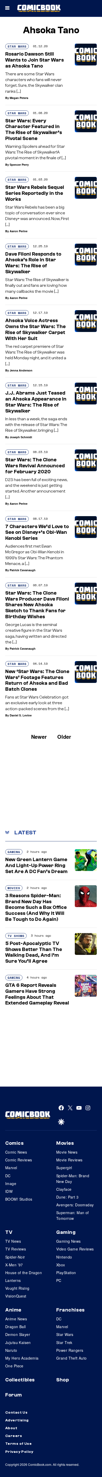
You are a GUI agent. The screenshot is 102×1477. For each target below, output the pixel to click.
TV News (13, 1241)
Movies (14, 888)
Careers (13, 1436)
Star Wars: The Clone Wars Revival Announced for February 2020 (35, 466)
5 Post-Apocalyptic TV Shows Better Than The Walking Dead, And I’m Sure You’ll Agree (33, 952)
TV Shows (16, 936)
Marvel (11, 1167)
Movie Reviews (69, 1159)
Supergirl (64, 1167)
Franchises (70, 1310)
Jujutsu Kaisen (18, 1342)
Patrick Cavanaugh (23, 570)
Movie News (66, 1152)
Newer (39, 736)
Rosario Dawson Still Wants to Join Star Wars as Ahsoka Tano (34, 60)
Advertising (17, 1420)
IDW (9, 1191)
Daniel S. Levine (21, 715)
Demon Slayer (17, 1334)
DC (8, 1175)
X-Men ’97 (14, 1264)
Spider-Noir (15, 1257)
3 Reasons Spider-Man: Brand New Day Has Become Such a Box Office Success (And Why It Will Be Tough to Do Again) (36, 907)
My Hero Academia (22, 1358)
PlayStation (66, 1272)
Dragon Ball (15, 1326)
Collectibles (20, 1380)
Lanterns (13, 1280)
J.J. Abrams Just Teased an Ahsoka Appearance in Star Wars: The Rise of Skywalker (35, 402)
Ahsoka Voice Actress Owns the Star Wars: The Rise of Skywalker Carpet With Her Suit (35, 329)
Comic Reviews (18, 1159)
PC (58, 1280)
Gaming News (68, 1241)
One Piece (14, 1365)
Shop (62, 1380)
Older (64, 736)
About (11, 1428)
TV (8, 1232)
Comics (14, 1143)
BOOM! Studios (18, 1199)
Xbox (60, 1264)
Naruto (11, 1350)
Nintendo (64, 1257)
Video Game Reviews (75, 1249)
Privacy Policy (19, 1452)
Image (10, 1183)
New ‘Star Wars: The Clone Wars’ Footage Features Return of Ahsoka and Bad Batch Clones (37, 680)
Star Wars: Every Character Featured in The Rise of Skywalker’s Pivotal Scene (33, 129)
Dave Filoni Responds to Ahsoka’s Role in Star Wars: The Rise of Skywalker (33, 263)
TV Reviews (15, 1249)
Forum (13, 1395)
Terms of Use (18, 1444)
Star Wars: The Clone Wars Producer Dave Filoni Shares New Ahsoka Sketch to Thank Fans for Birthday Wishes (37, 605)
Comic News (16, 1152)
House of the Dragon (23, 1272)
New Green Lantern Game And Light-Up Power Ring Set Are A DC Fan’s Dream (36, 865)
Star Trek (64, 1342)
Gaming (14, 852)
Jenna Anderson (21, 370)
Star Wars (17, 46)
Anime (13, 1310)
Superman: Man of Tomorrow (72, 1215)
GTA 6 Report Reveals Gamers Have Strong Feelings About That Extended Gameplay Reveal (37, 994)
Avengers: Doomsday (75, 1204)
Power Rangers (69, 1350)
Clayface (63, 1189)
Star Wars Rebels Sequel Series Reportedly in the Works (34, 193)
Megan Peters (19, 98)
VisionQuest (15, 1296)
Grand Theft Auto (71, 1358)
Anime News (16, 1318)
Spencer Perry (19, 165)
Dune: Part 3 (67, 1197)
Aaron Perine (18, 231)
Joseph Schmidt (21, 437)
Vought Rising (17, 1288)
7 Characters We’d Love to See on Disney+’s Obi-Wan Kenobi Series (37, 532)
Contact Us (16, 1413)
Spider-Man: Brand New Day (72, 1178)
